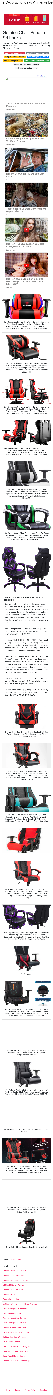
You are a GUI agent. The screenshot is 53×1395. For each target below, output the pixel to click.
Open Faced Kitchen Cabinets (14, 1356)
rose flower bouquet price (14, 53)
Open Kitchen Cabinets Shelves (15, 1351)
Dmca (8, 1390)
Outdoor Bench (9, 1294)
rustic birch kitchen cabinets (37, 53)
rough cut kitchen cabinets (15, 57)
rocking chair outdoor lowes (26, 68)
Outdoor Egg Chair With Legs (14, 1337)
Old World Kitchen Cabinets (13, 1285)
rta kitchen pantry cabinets (38, 57)
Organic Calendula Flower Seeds (16, 1332)
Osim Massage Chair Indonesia (15, 1308)
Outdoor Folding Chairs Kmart (14, 1327)
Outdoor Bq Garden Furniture (14, 1270)
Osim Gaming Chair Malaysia (14, 1322)
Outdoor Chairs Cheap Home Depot (17, 1360)
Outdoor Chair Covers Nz (13, 1289)
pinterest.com (16, 1259)
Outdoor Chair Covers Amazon (15, 1275)
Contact (18, 1390)
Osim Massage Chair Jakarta (14, 1318)
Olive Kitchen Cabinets (12, 1341)
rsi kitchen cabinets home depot (37, 60)
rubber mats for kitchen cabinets (26, 64)
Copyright (43, 1390)
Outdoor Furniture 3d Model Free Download (20, 1304)
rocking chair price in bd (13, 60)
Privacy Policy (30, 1390)
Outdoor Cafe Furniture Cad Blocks (16, 1280)
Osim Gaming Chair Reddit (13, 1313)
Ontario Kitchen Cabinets (12, 1299)
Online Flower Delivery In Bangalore (17, 1346)
